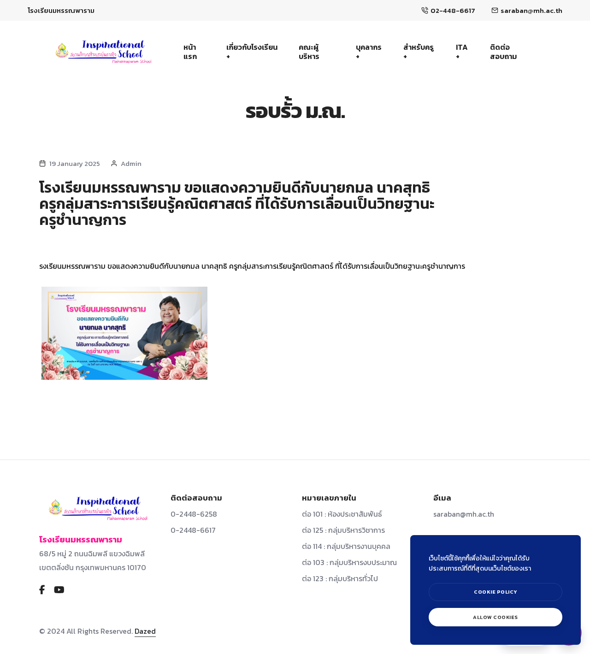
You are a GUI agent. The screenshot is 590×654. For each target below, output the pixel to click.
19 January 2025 (74, 163)
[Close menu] (570, 527)
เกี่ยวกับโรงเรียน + (251, 51)
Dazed (145, 630)
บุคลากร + (369, 51)
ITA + (462, 51)
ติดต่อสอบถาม (503, 51)
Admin (131, 163)
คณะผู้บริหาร (309, 51)
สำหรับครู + (418, 51)
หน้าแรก (190, 51)
